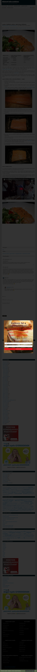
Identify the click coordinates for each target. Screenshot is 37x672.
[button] (18, 671)
